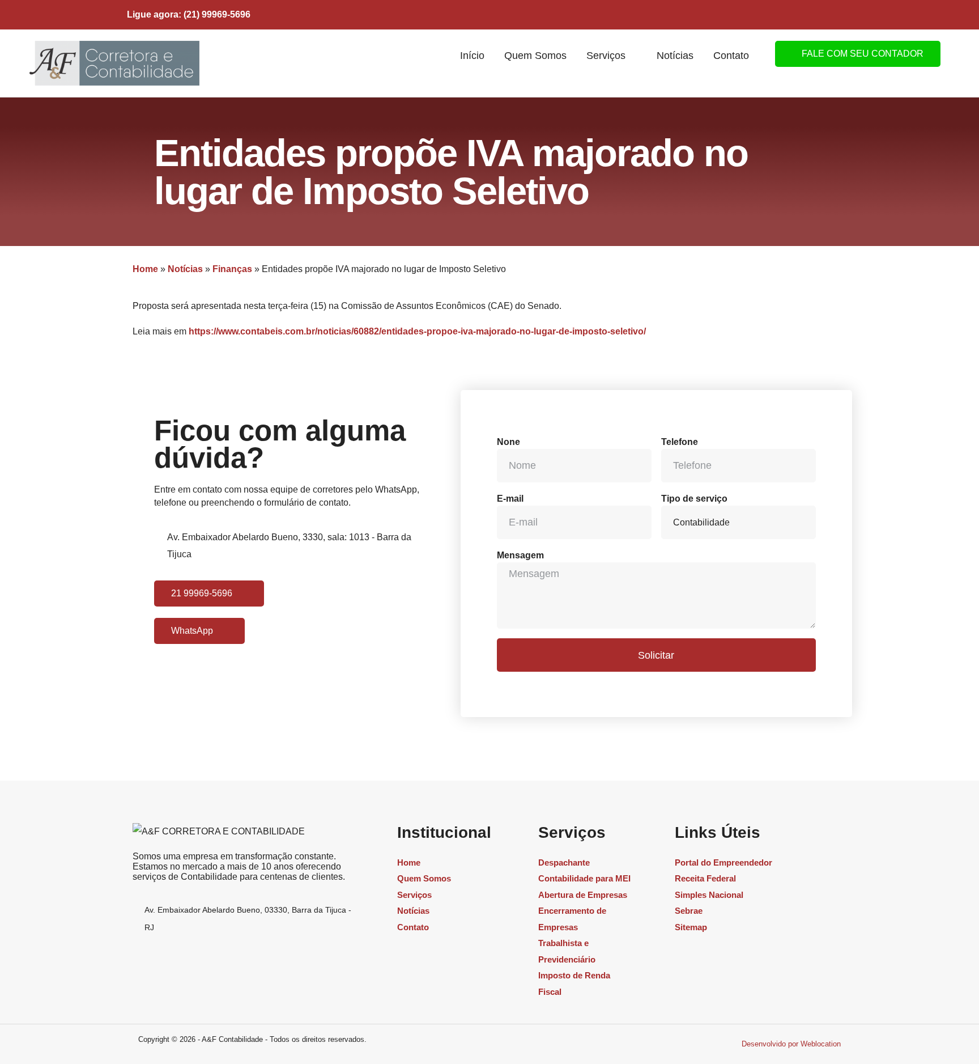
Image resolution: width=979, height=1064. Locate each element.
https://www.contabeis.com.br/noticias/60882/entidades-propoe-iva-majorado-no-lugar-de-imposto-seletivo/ (417, 331)
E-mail (510, 498)
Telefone (679, 442)
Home (145, 269)
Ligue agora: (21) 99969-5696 (188, 14)
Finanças (232, 269)
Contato (731, 55)
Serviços (605, 55)
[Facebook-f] (811, 13)
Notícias (675, 55)
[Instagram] (784, 13)
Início (472, 55)
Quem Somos (535, 55)
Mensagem (520, 555)
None (508, 442)
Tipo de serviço (694, 498)
